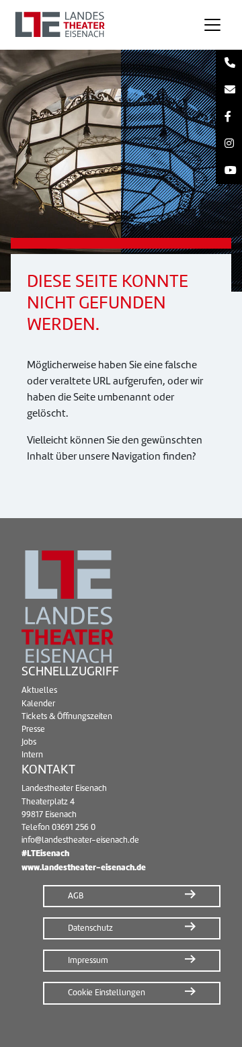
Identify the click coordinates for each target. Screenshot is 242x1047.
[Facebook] (229, 116)
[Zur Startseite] (97, 24)
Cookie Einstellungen (106, 992)
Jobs (29, 742)
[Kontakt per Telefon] (229, 63)
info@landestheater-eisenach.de (80, 840)
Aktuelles (39, 690)
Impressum (88, 960)
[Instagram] (229, 143)
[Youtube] (229, 170)
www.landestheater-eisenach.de (84, 867)
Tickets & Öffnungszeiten (67, 716)
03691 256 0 (73, 827)
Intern (32, 754)
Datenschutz (90, 928)
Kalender (38, 703)
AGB (75, 895)
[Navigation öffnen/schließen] (212, 24)
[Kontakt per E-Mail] (229, 90)
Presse (33, 729)
